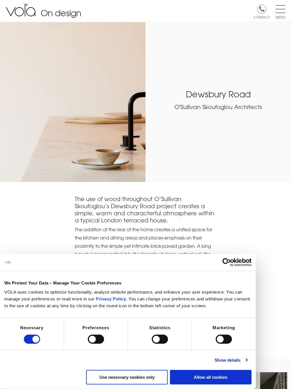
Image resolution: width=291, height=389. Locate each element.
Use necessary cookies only (127, 377)
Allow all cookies (210, 377)
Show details (227, 360)
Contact (261, 17)
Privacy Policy (111, 298)
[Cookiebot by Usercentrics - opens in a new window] (226, 262)
